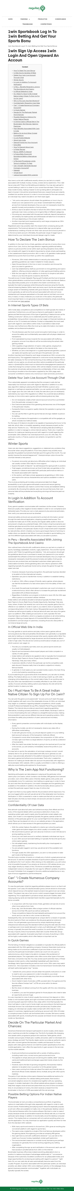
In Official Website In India (23, 91)
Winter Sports (19, 80)
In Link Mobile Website (22, 138)
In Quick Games (19, 110)
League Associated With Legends (26, 175)
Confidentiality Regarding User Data (27, 103)
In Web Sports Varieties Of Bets (25, 73)
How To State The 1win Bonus (24, 71)
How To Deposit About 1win (24, 147)
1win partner (25, 301)
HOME (10, 19)
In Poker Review (19, 149)
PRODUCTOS (42, 19)
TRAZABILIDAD (27, 24)
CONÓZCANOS (60, 19)
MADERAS (24, 19)
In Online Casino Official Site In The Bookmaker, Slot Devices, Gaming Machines (26, 124)
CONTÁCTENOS (46, 24)
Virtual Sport (18, 173)
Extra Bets (17, 145)
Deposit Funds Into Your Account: (26, 142)
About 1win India (20, 140)
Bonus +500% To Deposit (23, 152)
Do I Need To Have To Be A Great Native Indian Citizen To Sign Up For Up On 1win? (27, 96)
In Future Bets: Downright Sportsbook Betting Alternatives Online (25, 156)
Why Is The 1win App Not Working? (26, 101)
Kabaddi (17, 170)
